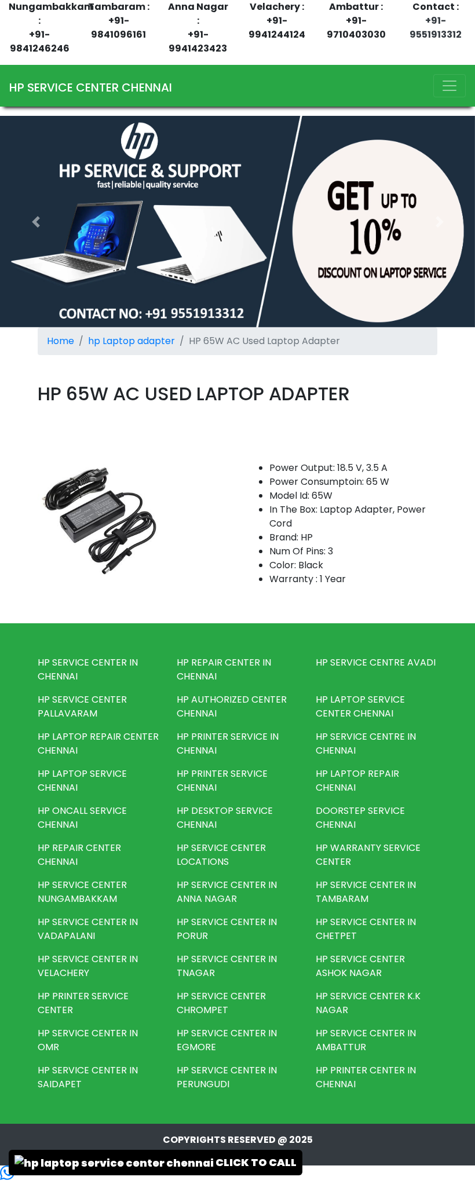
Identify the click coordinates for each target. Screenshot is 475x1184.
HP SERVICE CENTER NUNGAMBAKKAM (82, 891)
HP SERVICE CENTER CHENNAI (90, 87)
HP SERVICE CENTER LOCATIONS (221, 854)
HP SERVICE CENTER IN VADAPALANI (88, 928)
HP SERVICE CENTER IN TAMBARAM (366, 891)
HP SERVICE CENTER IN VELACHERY (88, 966)
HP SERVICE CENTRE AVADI (376, 662)
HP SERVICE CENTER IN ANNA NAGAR (227, 891)
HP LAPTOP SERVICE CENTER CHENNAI (360, 706)
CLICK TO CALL (255, 1162)
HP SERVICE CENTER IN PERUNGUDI (227, 1077)
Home (60, 341)
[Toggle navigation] (449, 85)
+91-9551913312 (436, 27)
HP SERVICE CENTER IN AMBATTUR (366, 1040)
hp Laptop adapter (131, 341)
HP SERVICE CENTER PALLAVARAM (82, 706)
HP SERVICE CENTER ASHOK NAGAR (360, 966)
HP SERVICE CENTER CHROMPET (221, 1003)
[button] (35, 221)
